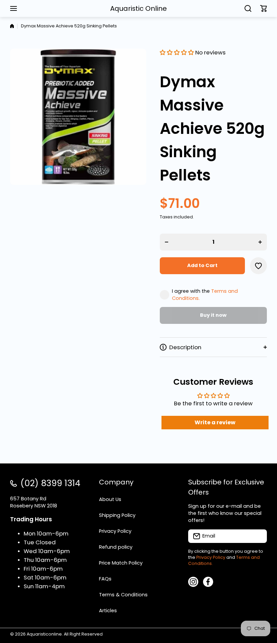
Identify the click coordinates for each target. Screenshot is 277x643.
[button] (263, 8)
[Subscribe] (258, 536)
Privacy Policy (210, 557)
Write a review (215, 422)
